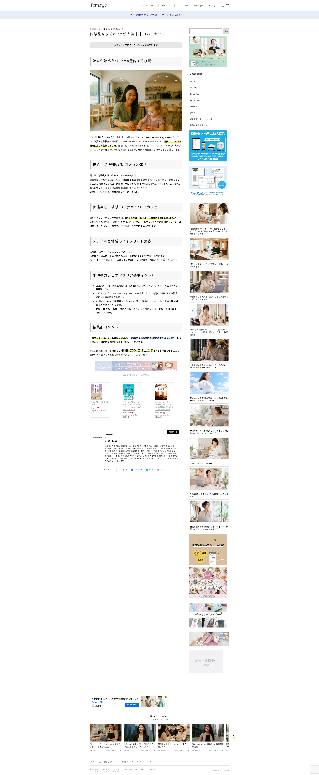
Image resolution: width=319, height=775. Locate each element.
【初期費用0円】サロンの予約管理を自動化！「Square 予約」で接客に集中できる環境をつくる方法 (209, 231)
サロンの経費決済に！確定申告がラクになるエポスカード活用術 (209, 298)
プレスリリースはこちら (111, 769)
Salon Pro (194, 94)
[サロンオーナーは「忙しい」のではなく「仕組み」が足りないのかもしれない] (209, 415)
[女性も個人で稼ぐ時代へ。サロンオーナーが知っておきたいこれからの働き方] (209, 511)
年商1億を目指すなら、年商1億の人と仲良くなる (209, 495)
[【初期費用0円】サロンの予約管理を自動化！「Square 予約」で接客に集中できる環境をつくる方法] (209, 213)
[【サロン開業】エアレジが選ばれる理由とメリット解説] (209, 249)
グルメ (193, 113)
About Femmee (149, 6)
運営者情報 (94, 769)
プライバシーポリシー (100, 771)
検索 (226, 31)
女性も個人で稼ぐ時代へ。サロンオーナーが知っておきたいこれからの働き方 (209, 528)
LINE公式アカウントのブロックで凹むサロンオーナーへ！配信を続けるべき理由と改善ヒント (209, 332)
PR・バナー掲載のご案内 (134, 769)
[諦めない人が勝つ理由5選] (209, 448)
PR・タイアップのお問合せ (173, 15)
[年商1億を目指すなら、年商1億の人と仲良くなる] (209, 479)
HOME (92, 762)
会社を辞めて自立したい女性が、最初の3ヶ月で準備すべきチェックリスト (208, 366)
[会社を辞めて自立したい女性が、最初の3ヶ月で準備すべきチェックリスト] (209, 350)
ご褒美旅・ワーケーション (201, 119)
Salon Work (183, 6)
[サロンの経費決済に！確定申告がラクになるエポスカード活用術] (209, 282)
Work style (166, 6)
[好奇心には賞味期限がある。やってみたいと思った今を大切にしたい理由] (209, 383)
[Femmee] (99, 5)
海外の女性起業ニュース (114, 29)
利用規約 (152, 769)
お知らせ (194, 106)
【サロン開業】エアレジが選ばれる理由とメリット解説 (209, 265)
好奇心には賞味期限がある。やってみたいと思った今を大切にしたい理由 (209, 399)
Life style (198, 6)
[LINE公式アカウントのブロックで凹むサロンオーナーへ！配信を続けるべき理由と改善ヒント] (209, 314)
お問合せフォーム (119, 771)
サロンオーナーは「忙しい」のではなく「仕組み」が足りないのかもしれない (209, 432)
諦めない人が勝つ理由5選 (201, 464)
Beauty (212, 6)
